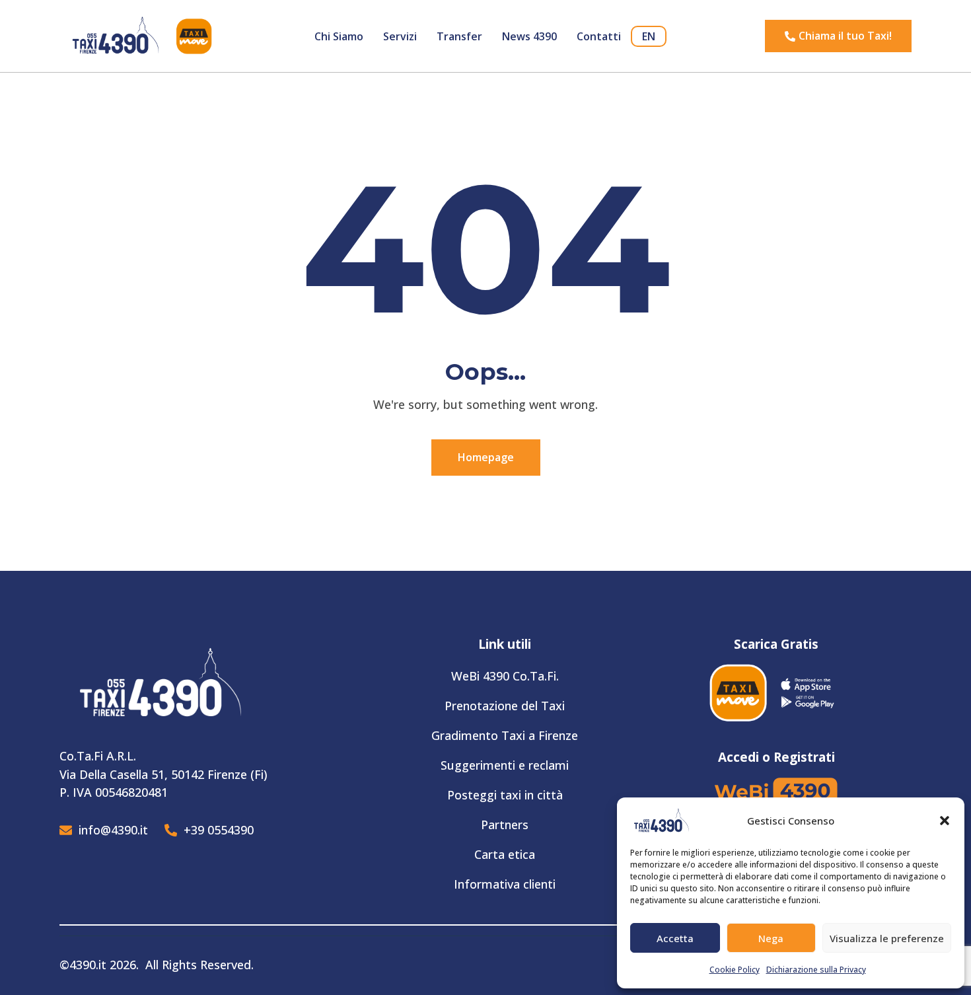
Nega (770, 938)
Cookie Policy (734, 969)
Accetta (675, 938)
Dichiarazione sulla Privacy (816, 969)
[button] (944, 820)
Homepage (486, 457)
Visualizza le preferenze (887, 938)
